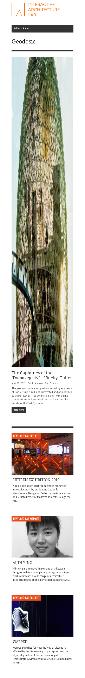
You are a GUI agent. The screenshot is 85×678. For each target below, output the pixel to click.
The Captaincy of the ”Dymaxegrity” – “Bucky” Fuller (42, 375)
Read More (19, 410)
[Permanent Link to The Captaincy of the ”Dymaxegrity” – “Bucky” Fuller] (42, 212)
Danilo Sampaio (35, 383)
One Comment (52, 383)
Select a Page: (21, 28)
